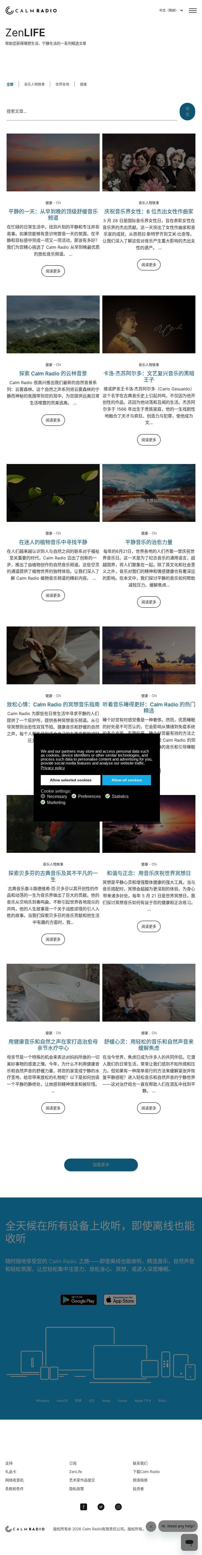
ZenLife (75, 1471)
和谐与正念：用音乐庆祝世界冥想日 (149, 873)
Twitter (101, 1506)
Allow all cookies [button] (127, 780)
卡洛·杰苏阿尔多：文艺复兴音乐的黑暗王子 (148, 376)
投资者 (138, 1488)
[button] (146, 763)
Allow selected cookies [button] (71, 780)
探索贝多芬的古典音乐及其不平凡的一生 (53, 876)
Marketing (56, 802)
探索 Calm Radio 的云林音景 (53, 373)
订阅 (73, 1463)
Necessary (57, 796)
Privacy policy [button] (53, 768)
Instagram (118, 1506)
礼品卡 (10, 1471)
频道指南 (140, 1480)
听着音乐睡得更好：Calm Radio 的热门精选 (149, 707)
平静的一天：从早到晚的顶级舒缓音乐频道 (53, 214)
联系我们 (140, 1463)
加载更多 (101, 1164)
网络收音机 (14, 1480)
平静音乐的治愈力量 (149, 542)
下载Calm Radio (146, 1471)
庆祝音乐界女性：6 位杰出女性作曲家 (148, 211)
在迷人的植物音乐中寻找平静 (53, 542)
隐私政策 (76, 1488)
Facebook (83, 1506)
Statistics (120, 796)
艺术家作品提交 (82, 1480)
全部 (10, 84)
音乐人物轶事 (34, 84)
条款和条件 (14, 1488)
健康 (83, 84)
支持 (9, 1463)
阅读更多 (53, 271)
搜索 (187, 111)
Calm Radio (32, 10)
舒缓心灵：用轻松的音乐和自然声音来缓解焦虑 (149, 1045)
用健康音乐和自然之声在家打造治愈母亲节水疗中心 (53, 1045)
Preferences (89, 796)
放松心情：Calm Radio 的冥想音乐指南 (53, 704)
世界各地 (62, 84)
